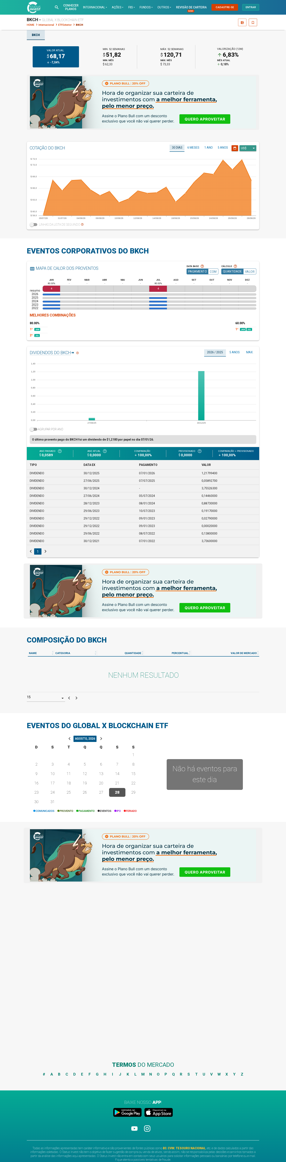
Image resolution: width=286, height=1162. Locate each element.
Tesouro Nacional (191, 1148)
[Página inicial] (34, 7)
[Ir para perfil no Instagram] (147, 1132)
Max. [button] (249, 352)
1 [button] (38, 551)
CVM (171, 1148)
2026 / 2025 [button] (215, 352)
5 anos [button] (223, 147)
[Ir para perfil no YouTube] (135, 1132)
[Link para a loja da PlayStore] (128, 1113)
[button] (57, 7)
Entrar (251, 7)
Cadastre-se (225, 7)
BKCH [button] (36, 35)
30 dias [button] (177, 147)
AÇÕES (118, 7)
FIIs (132, 7)
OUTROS (164, 7)
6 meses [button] (193, 147)
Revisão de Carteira (191, 7)
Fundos (146, 7)
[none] (143, 102)
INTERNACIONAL (95, 7)
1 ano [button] (208, 147)
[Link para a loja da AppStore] (158, 1113)
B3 (164, 1148)
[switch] (143, 224)
